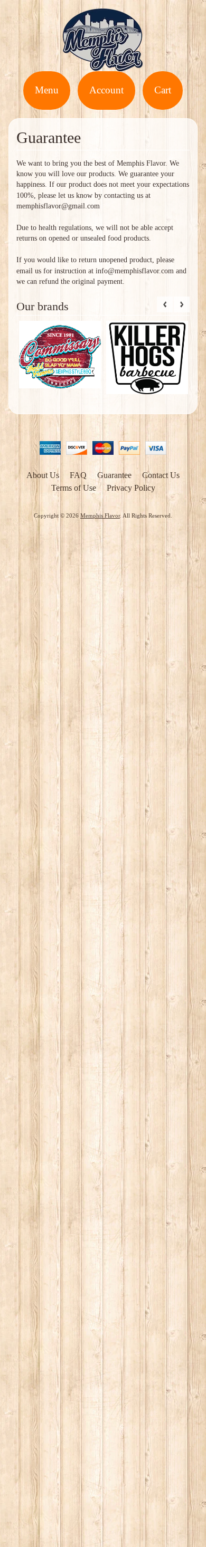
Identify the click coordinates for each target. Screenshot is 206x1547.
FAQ (78, 475)
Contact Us (161, 475)
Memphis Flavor (100, 515)
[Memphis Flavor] (103, 64)
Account (106, 90)
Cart (162, 90)
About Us (42, 475)
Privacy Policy (131, 487)
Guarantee (114, 475)
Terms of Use (73, 487)
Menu (47, 90)
